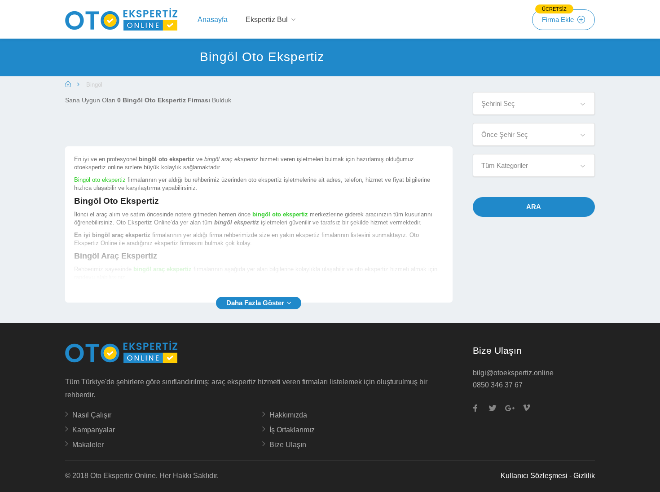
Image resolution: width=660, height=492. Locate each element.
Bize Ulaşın (287, 444)
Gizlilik (584, 475)
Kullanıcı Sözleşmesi (534, 475)
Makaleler (88, 444)
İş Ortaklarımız (292, 430)
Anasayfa (213, 19)
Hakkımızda (288, 415)
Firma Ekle (559, 16)
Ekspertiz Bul (267, 19)
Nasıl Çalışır (91, 415)
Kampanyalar (93, 430)
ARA (533, 207)
